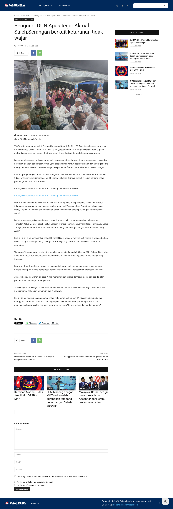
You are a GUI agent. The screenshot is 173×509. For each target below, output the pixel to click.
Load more (136, 94)
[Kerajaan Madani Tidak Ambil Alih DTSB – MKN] (29, 383)
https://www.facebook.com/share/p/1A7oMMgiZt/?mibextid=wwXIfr (46, 195)
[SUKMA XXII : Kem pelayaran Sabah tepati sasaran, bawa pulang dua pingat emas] (121, 56)
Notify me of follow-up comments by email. (35, 482)
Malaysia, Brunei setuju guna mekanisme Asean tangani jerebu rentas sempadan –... (93, 397)
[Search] (165, 5)
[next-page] (20, 412)
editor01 (19, 46)
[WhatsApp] (39, 53)
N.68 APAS (30, 15)
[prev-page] (16, 412)
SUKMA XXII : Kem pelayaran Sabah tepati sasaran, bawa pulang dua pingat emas (142, 56)
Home (16, 15)
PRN (22, 15)
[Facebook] (122, 5)
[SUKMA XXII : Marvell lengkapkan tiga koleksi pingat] (121, 43)
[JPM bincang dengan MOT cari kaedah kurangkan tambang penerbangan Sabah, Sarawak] (61, 383)
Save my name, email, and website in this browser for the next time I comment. (52, 476)
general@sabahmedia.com (125, 504)
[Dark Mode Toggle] (165, 501)
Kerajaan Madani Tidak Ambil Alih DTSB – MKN (28, 395)
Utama (31, 19)
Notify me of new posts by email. (31, 485)
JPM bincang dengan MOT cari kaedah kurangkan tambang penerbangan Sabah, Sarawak (60, 398)
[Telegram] (117, 5)
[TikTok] (127, 5)
